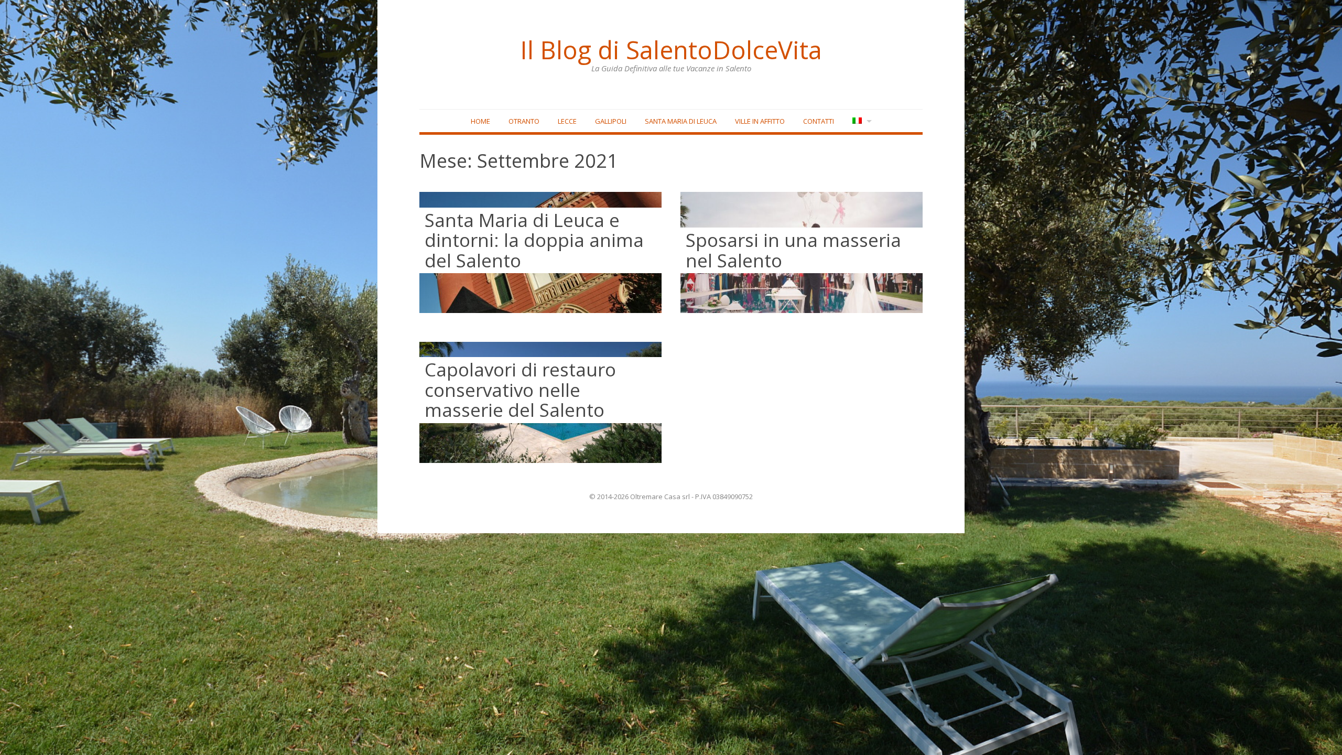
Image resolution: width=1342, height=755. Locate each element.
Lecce (567, 121)
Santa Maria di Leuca (681, 121)
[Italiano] (861, 121)
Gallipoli (610, 121)
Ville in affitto (760, 121)
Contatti (818, 121)
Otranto (523, 121)
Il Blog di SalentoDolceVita (671, 50)
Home (480, 121)
